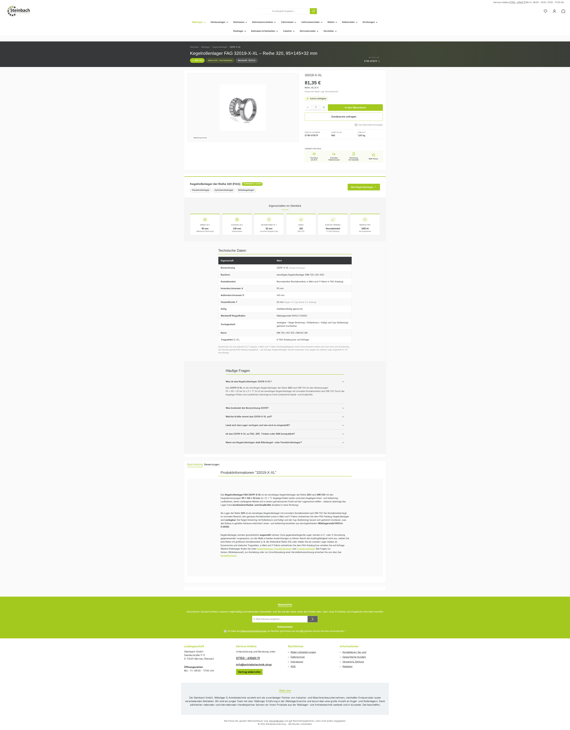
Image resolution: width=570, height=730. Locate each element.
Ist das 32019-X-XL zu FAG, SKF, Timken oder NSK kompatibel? (260, 434)
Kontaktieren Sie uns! (354, 652)
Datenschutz (297, 656)
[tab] (195, 464)
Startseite (194, 47)
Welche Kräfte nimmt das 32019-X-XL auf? (249, 416)
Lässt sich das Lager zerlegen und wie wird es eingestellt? (258, 425)
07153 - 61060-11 (517, 2)
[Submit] (312, 619)
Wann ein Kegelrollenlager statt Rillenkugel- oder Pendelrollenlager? (264, 442)
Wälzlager (205, 47)
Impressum (296, 661)
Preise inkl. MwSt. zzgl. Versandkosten (321, 91)
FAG (333, 135)
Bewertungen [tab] (211, 464)
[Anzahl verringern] (308, 107)
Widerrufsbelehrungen (303, 652)
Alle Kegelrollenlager (362, 187)
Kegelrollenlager (219, 47)
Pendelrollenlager (283, 548)
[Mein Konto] (554, 11)
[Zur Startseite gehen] (18, 11)
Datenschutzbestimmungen (253, 631)
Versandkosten (276, 721)
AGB (301, 631)
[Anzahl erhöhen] (324, 107)
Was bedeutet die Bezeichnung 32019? (247, 408)
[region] (243, 107)
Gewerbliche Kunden (354, 656)
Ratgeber (347, 666)
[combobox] (284, 11)
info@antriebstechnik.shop (254, 664)
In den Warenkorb (355, 107)
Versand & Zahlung (353, 661)
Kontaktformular (228, 555)
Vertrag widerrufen (249, 671)
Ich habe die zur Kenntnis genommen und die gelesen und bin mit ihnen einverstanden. (287, 631)
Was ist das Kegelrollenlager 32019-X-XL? (249, 381)
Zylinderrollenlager (306, 548)
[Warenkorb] (563, 11)
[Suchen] (313, 11)
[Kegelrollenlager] (243, 107)
